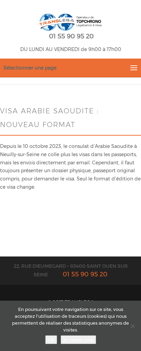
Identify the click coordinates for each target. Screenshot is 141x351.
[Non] (132, 326)
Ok (51, 339)
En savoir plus (78, 339)
